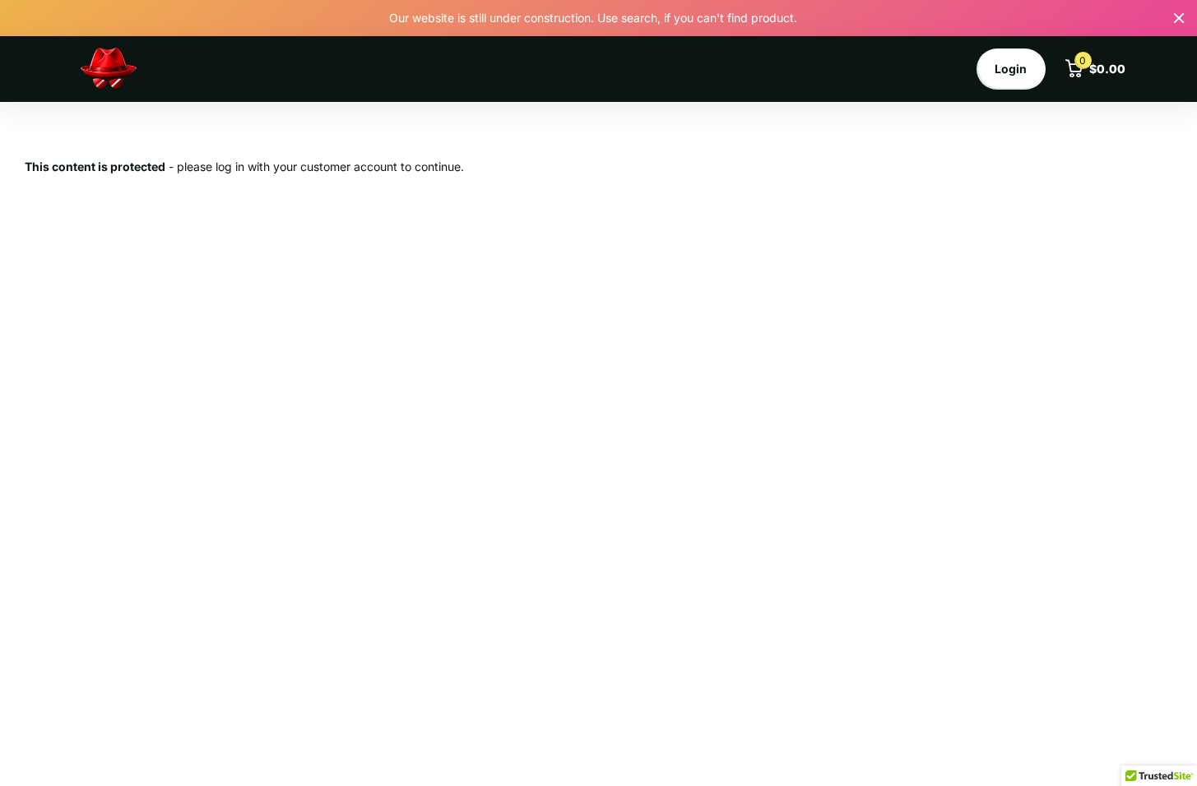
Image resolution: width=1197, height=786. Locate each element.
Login (1011, 69)
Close (1179, 18)
